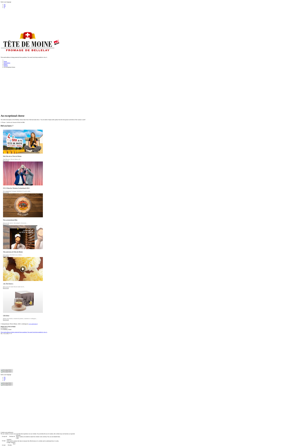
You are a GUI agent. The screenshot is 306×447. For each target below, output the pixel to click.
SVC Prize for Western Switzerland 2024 (16, 188)
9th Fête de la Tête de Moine (12, 156)
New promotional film (10, 220)
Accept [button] (3, 440)
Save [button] (14, 444)
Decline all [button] (12, 436)
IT (4, 7)
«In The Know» (8, 283)
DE (5, 6)
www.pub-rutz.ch (33, 324)
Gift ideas (6, 315)
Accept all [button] (4, 436)
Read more (6, 160)
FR (4, 4)
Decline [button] (10, 445)
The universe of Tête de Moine (13, 252)
